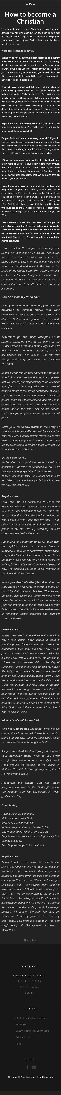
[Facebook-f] (27, 1067)
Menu (32, 4)
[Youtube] (34, 1067)
